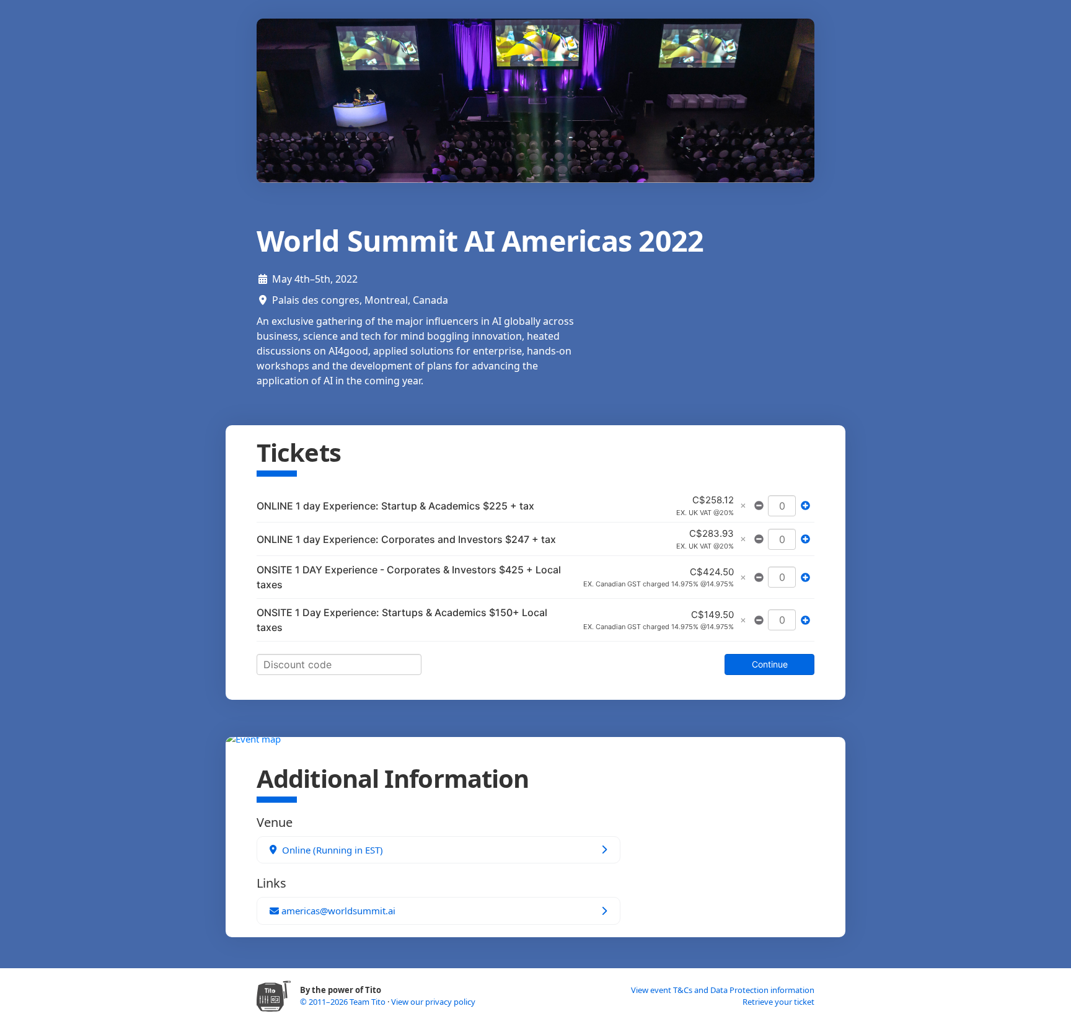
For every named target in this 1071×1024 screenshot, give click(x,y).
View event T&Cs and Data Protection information (722, 989)
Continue (770, 664)
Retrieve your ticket (778, 1001)
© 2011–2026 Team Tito (343, 1001)
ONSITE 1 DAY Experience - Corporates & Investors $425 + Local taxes (409, 577)
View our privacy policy (433, 1001)
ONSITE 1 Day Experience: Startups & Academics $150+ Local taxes (402, 619)
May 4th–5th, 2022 (315, 279)
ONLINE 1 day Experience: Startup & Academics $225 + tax (395, 506)
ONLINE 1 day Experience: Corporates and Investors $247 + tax (406, 539)
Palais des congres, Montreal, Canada (360, 300)
